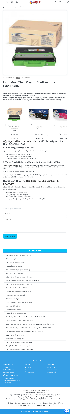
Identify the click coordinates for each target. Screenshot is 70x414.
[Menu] (2, 2)
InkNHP (34, 411)
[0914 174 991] (17, 2)
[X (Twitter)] (33, 360)
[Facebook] (29, 360)
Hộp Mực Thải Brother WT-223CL (13, 165)
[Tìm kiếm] (7, 2)
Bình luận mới (10, 236)
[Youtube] (40, 360)
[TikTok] (37, 360)
